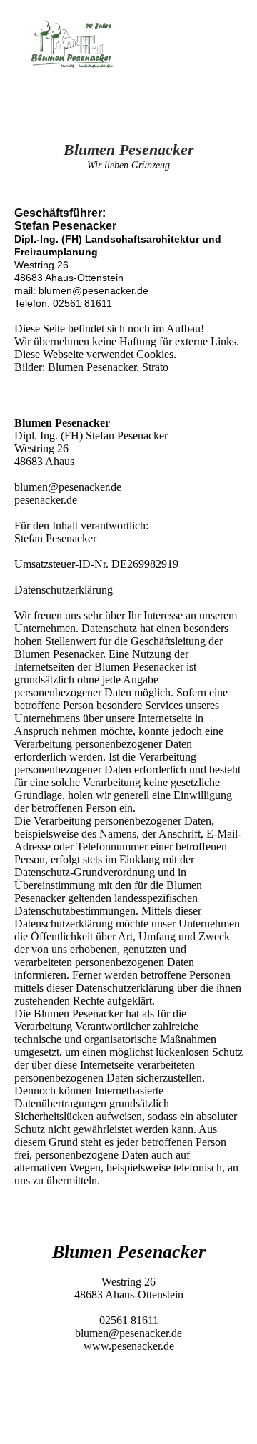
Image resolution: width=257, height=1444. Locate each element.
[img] (73, 44)
